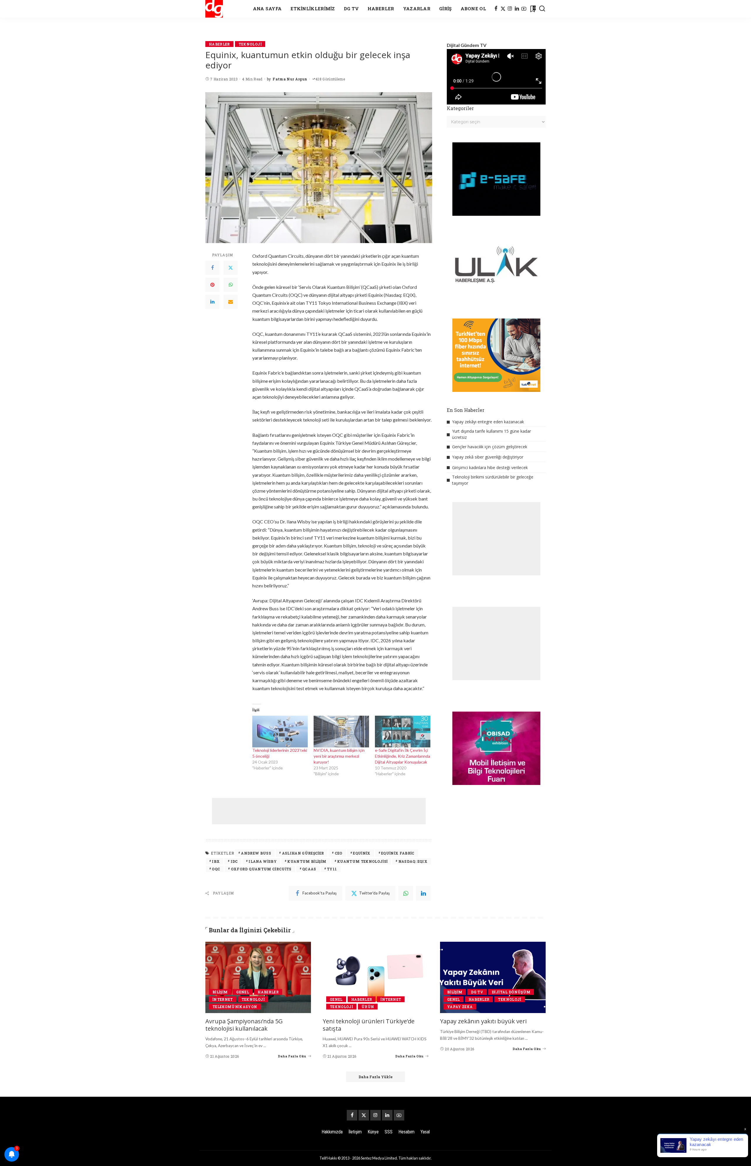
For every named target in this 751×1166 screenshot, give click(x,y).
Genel (242, 992)
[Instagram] (510, 9)
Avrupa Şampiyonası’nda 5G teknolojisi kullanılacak (244, 1024)
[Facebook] (495, 9)
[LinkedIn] (517, 9)
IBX (216, 861)
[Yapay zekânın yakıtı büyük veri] (493, 977)
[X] (502, 9)
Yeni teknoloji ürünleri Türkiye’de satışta (369, 1024)
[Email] (231, 302)
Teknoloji (250, 44)
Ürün (367, 1006)
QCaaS (309, 869)
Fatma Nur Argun (290, 79)
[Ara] (542, 9)
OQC (216, 869)
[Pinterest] (212, 285)
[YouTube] (523, 9)
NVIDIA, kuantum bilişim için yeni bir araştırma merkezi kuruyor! (339, 756)
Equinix (361, 853)
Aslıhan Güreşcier (303, 853)
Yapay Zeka (460, 1006)
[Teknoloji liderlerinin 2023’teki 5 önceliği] (280, 731)
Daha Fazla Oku (292, 1056)
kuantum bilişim (306, 861)
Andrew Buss (256, 853)
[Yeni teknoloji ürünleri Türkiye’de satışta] (375, 977)
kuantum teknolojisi (362, 861)
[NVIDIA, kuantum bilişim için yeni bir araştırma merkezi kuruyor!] (341, 731)
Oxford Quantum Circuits (261, 869)
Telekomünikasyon (234, 1006)
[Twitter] (231, 268)
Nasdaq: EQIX (412, 861)
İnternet (222, 999)
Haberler (219, 44)
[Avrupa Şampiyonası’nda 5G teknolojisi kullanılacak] (258, 977)
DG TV (477, 992)
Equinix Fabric (398, 853)
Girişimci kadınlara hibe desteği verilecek (490, 467)
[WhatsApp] (231, 285)
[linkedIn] (423, 893)
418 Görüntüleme (330, 79)
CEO (338, 853)
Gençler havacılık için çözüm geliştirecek (489, 446)
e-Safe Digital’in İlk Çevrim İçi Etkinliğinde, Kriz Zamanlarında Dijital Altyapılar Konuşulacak (402, 756)
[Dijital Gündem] (214, 9)
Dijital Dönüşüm (511, 992)
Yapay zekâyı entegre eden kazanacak (488, 421)
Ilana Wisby (262, 861)
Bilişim (220, 992)
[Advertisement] (319, 811)
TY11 (332, 869)
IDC (234, 861)
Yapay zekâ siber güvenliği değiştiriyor (487, 457)
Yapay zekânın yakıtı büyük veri (483, 1021)
